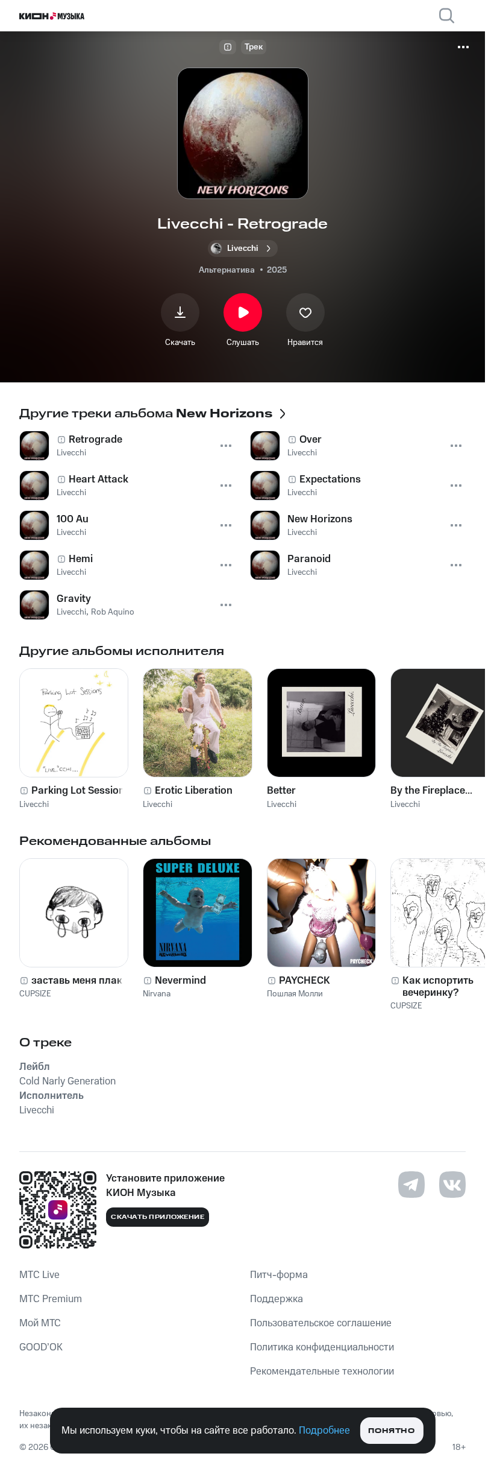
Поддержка (276, 1299)
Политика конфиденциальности (322, 1347)
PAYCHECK (304, 981)
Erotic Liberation (194, 791)
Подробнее (324, 1430)
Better (281, 791)
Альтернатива (227, 270)
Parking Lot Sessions (80, 791)
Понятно (391, 1431)
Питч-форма (279, 1275)
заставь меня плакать (85, 981)
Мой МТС (40, 1323)
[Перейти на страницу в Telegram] (411, 1184)
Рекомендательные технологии (322, 1371)
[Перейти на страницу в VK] (452, 1184)
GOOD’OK (41, 1347)
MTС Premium (50, 1299)
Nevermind (180, 981)
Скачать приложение (157, 1217)
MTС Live (39, 1275)
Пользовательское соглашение (321, 1323)
